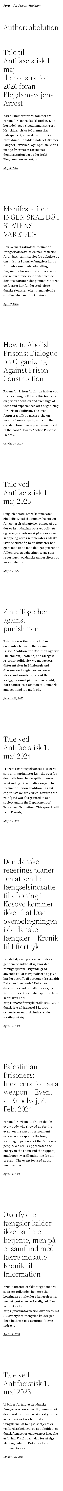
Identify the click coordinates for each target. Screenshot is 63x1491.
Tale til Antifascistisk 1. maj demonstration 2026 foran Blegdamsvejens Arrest (28, 77)
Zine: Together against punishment (25, 620)
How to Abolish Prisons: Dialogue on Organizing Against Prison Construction (30, 361)
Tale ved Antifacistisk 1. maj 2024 (26, 747)
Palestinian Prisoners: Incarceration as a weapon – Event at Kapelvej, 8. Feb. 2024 (30, 1087)
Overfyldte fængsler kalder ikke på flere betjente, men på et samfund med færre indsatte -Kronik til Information (29, 1244)
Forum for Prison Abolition (22, 5)
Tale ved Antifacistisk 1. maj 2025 (26, 492)
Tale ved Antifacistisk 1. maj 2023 (26, 1383)
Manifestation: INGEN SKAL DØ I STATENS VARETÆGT (31, 221)
